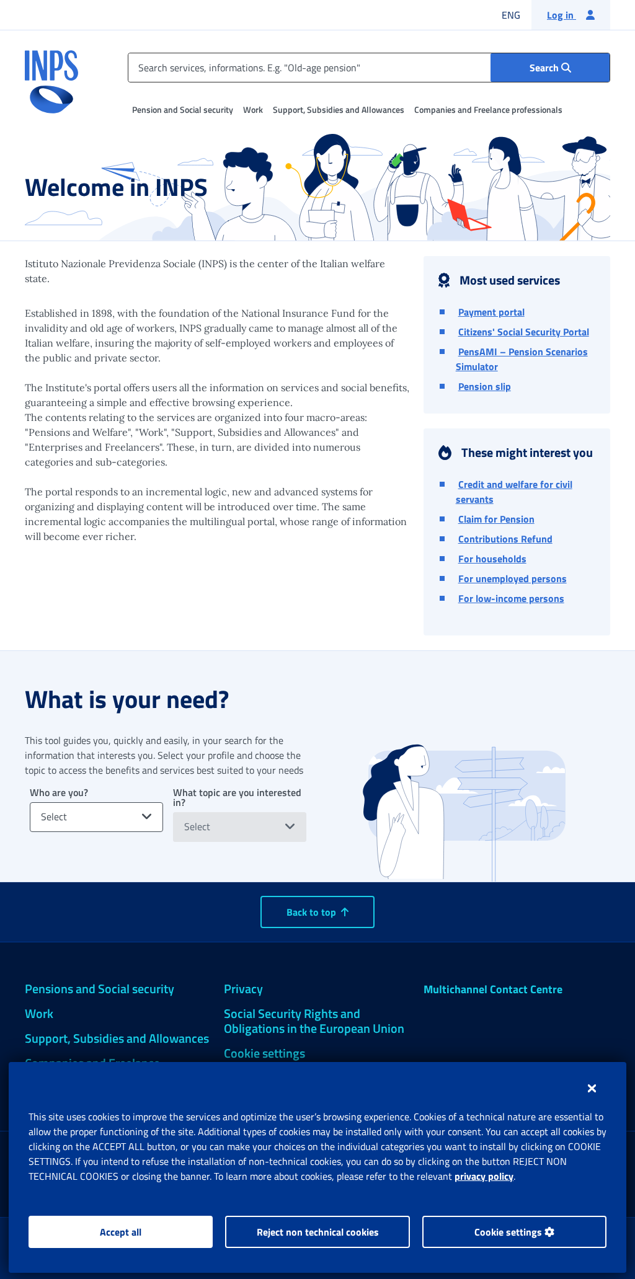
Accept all (120, 1231)
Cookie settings (509, 1231)
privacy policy (484, 1176)
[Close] (591, 1088)
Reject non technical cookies (318, 1231)
